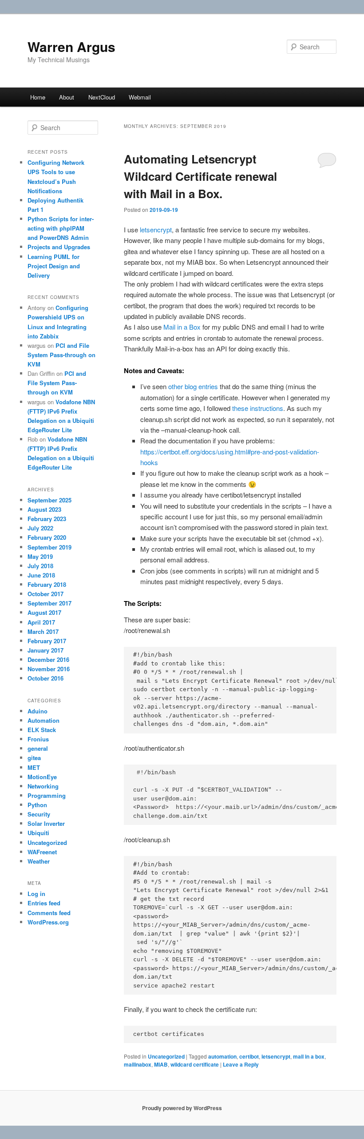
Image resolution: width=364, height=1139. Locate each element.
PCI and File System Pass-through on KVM (61, 354)
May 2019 (40, 556)
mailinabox (137, 1064)
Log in (36, 893)
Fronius (38, 739)
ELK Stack (42, 729)
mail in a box (308, 1056)
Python (37, 804)
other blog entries (193, 386)
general (38, 748)
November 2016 (49, 669)
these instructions (257, 408)
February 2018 (47, 584)
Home (37, 97)
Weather (39, 861)
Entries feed (44, 903)
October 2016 (45, 678)
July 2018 (40, 566)
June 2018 (41, 575)
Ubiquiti (38, 832)
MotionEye (42, 777)
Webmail (140, 97)
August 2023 (44, 509)
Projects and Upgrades (59, 247)
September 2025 (49, 500)
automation (222, 1056)
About (66, 97)
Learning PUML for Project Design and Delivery (54, 265)
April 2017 (41, 622)
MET (34, 767)
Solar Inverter (46, 823)
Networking (43, 786)
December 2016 (48, 659)
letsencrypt (156, 229)
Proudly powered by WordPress (182, 1108)
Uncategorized (166, 1056)
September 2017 (49, 603)
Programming (47, 795)
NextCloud (101, 97)
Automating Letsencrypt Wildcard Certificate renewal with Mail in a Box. (200, 176)
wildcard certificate (194, 1064)
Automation (43, 720)
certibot (249, 1056)
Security (39, 814)
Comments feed (49, 912)
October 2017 (45, 593)
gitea (34, 757)
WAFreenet (42, 852)
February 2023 (47, 518)
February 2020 (47, 537)
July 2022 (40, 528)
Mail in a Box (182, 326)
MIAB (161, 1064)
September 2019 (49, 547)
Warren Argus (71, 46)
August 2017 (44, 612)
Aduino (37, 711)
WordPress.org (48, 922)
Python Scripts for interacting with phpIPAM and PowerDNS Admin (61, 228)
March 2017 (43, 631)
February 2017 (47, 641)
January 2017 (45, 650)
